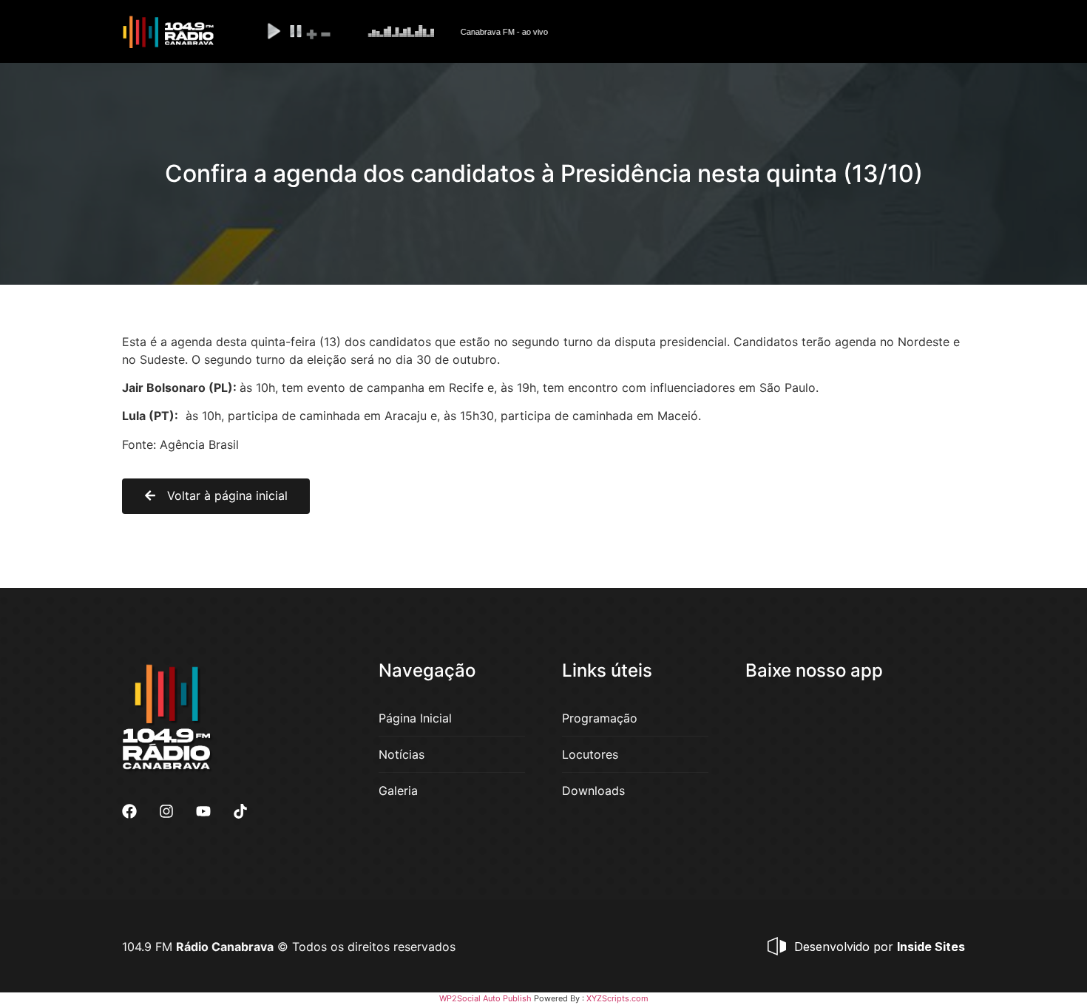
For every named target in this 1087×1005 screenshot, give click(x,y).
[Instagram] (166, 811)
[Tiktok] (240, 811)
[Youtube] (203, 811)
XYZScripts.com (617, 998)
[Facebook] (129, 811)
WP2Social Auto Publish (485, 998)
